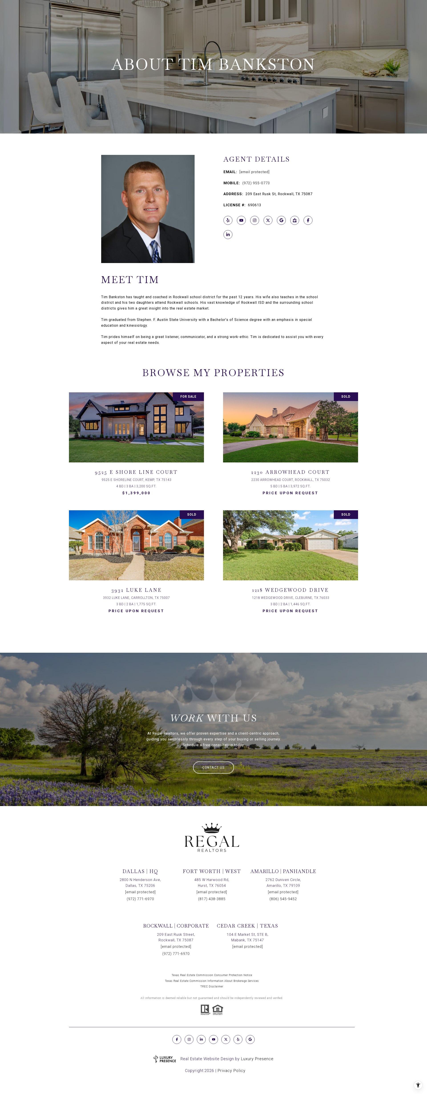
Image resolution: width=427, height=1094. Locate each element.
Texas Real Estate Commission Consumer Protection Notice (212, 975)
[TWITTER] (268, 220)
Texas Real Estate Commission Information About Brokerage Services (212, 981)
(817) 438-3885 (212, 899)
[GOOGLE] (281, 220)
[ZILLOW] (294, 220)
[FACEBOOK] (308, 220)
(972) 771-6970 (140, 899)
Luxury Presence (257, 1058)
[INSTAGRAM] (254, 220)
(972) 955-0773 (256, 183)
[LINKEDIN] (228, 234)
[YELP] (228, 220)
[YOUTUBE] (241, 220)
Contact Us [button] (213, 767)
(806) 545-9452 (283, 899)
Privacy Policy (232, 1070)
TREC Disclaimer (211, 986)
